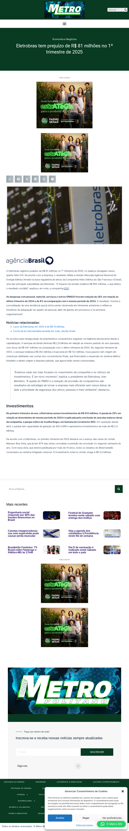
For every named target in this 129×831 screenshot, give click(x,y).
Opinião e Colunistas (19, 807)
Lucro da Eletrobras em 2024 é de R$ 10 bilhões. (39, 326)
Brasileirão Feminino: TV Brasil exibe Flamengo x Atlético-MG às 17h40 (22, 550)
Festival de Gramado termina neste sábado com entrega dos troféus (84, 515)
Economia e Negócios (65, 39)
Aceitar (60, 817)
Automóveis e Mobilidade (69, 782)
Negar (86, 817)
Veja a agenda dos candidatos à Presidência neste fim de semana (83, 533)
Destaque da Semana (14, 782)
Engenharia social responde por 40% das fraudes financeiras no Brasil (21, 516)
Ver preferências (112, 817)
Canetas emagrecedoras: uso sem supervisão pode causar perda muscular (23, 533)
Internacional (25, 801)
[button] (122, 791)
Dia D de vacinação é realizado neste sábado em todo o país (82, 550)
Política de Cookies (84, 825)
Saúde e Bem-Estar (17, 813)
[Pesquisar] (125, 10)
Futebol (21, 794)
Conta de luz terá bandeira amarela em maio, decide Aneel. (44, 331)
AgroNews (41, 782)
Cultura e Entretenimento (106, 782)
